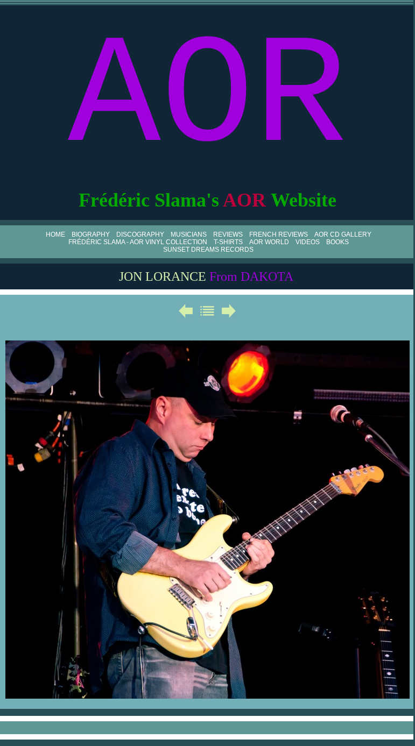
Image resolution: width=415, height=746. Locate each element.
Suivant (229, 311)
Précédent (186, 311)
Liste (207, 311)
